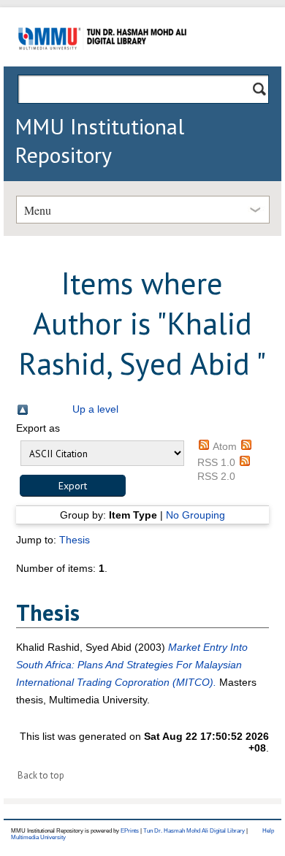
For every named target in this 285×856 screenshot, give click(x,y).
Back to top (41, 775)
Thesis (74, 540)
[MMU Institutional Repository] (102, 64)
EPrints (130, 831)
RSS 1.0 (216, 462)
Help (268, 831)
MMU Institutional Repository (99, 140)
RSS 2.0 (216, 476)
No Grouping (195, 515)
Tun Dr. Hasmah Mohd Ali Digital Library (194, 831)
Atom (225, 446)
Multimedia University (38, 837)
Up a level (95, 409)
